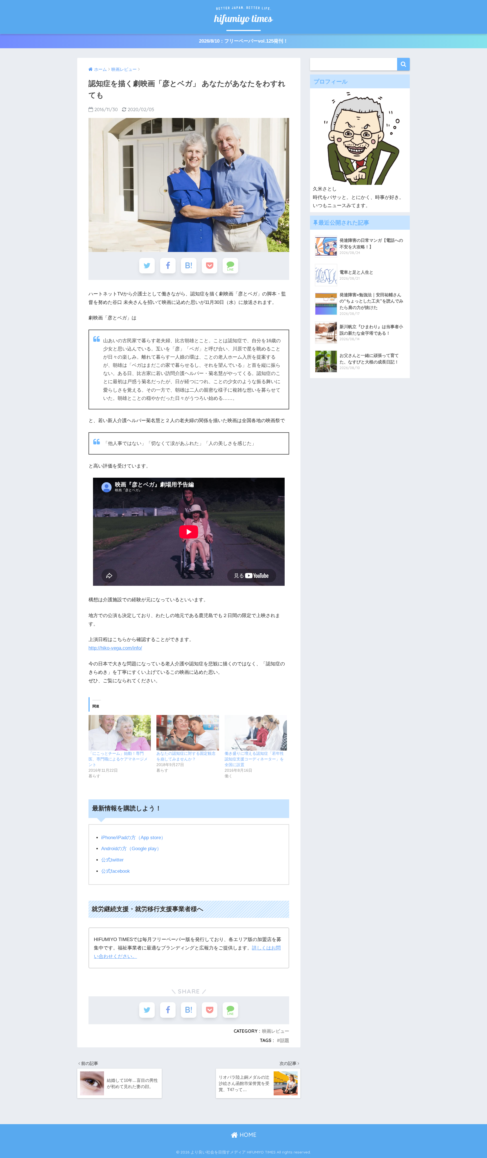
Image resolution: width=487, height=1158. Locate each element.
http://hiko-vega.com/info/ (115, 648)
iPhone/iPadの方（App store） (133, 837)
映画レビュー (275, 1031)
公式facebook (115, 871)
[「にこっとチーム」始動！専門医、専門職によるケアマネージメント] (119, 733)
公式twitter (112, 860)
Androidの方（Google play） (131, 848)
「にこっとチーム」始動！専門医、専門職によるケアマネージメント (118, 759)
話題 (284, 1040)
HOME (247, 1134)
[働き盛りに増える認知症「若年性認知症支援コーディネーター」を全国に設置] (256, 733)
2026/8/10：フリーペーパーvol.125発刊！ (243, 41)
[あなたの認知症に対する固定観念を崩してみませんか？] (187, 733)
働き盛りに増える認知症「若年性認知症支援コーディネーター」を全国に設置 (254, 759)
